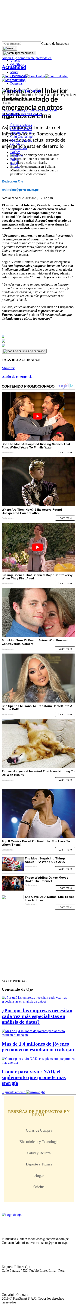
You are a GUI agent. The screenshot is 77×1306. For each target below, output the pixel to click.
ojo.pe (6, 110)
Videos (15, 60)
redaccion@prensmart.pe (20, 189)
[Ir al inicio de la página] (11, 973)
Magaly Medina (21, 133)
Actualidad (17, 80)
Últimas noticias (21, 125)
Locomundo (18, 76)
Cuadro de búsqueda (55, 43)
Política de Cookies (29, 114)
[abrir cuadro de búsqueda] (9, 48)
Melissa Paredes (21, 140)
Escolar (15, 167)
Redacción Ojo (12, 181)
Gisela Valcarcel (21, 129)
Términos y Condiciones (26, 110)
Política (15, 152)
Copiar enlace (36, 351)
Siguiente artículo (13, 1092)
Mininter (8, 368)
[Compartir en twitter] (38, 341)
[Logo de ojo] (12, 91)
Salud (14, 163)
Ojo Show (17, 64)
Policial (15, 68)
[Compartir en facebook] (38, 336)
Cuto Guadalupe (21, 136)
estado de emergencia (17, 376)
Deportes (16, 83)
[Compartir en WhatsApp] (38, 346)
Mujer (14, 72)
